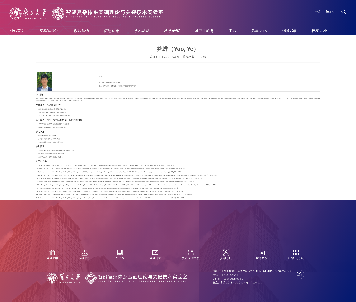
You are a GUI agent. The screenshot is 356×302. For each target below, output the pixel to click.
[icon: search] (344, 12)
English (330, 11)
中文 (318, 11)
